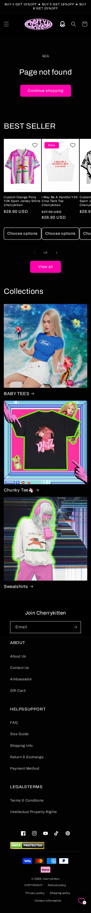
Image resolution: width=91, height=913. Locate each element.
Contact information (48, 900)
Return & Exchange (26, 757)
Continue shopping (45, 91)
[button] (6, 24)
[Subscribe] (75, 627)
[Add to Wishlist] (35, 145)
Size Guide (19, 734)
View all (45, 267)
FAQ (14, 722)
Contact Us (19, 668)
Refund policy (57, 885)
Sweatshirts (16, 586)
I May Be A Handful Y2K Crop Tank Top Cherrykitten (60, 201)
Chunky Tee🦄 (19, 490)
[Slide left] (34, 252)
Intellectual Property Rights (33, 812)
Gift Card (18, 690)
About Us (18, 656)
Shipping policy (60, 892)
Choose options (22, 233)
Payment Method (24, 768)
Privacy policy (35, 892)
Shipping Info (21, 746)
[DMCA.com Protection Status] (27, 848)
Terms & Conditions (27, 800)
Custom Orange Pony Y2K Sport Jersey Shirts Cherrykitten (22, 201)
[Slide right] (56, 252)
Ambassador (21, 679)
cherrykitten (51, 878)
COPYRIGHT (34, 885)
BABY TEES (16, 393)
